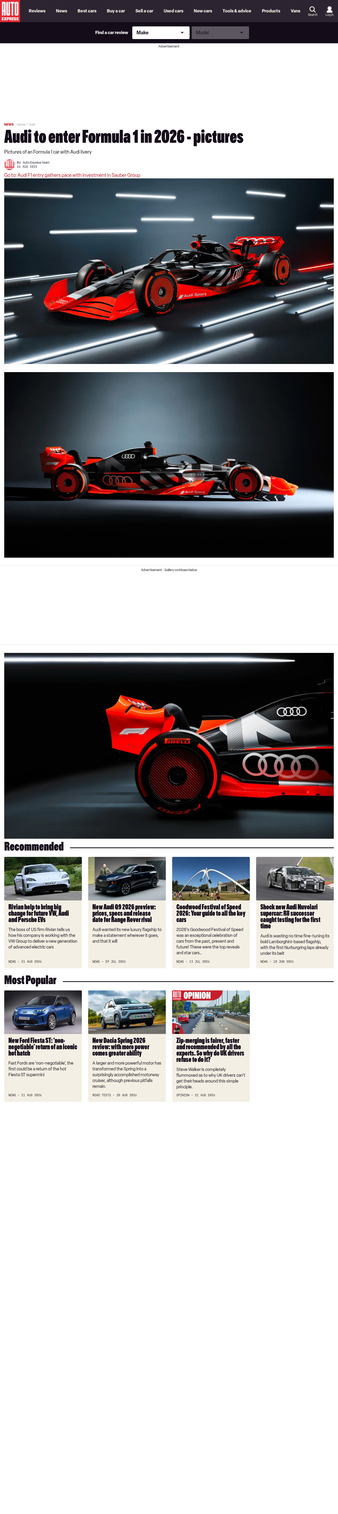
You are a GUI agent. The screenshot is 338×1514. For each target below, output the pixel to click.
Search (312, 15)
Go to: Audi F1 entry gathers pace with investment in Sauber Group (72, 175)
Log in (330, 15)
